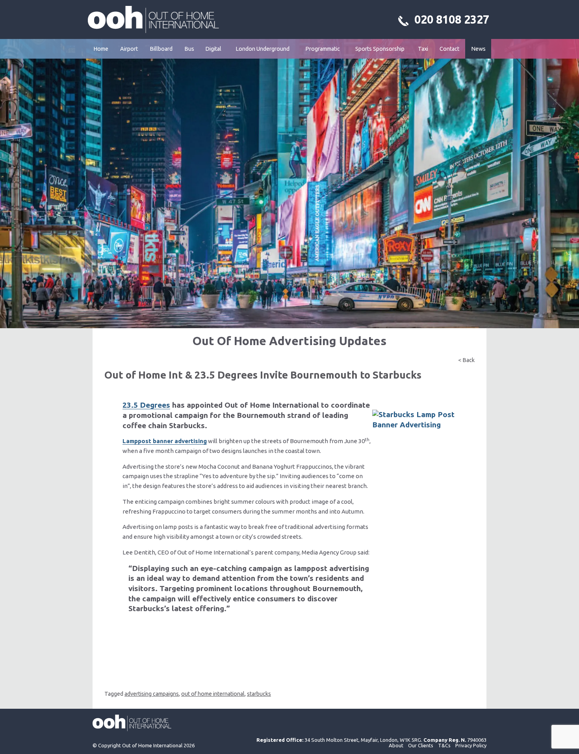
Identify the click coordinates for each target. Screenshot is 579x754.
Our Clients (420, 745)
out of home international (213, 694)
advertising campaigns (151, 694)
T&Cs (444, 745)
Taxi (423, 49)
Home (100, 49)
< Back (466, 360)
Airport (129, 49)
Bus (189, 49)
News (478, 49)
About (396, 745)
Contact (449, 49)
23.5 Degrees (146, 405)
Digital (213, 49)
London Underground (263, 49)
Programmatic (322, 49)
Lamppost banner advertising (164, 441)
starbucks (259, 694)
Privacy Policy (470, 745)
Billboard (161, 49)
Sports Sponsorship (380, 49)
